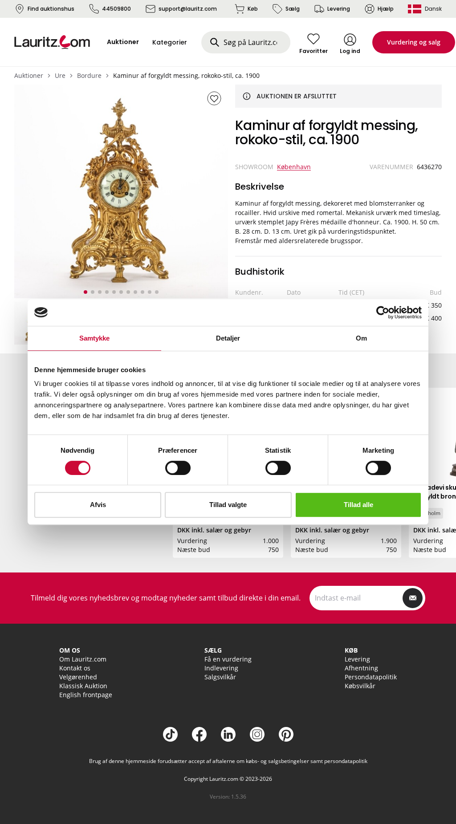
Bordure (89, 75)
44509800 (116, 8)
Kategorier (169, 42)
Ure (60, 75)
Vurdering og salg (413, 42)
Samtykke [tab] (94, 338)
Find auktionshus (51, 8)
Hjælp (386, 8)
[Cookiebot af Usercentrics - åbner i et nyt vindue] (383, 312)
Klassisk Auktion (83, 686)
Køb (253, 8)
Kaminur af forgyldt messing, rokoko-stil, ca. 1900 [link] (186, 75)
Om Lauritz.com (82, 659)
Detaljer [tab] (228, 338)
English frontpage (85, 694)
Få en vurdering (228, 659)
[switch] (178, 468)
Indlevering (221, 668)
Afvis (98, 504)
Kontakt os (74, 668)
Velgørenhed (78, 677)
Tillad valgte (228, 504)
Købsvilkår (360, 686)
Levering (338, 8)
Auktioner (28, 75)
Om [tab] (361, 338)
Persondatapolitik (371, 677)
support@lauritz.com (188, 8)
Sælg (292, 8)
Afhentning (361, 668)
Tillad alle (358, 504)
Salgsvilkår (220, 677)
